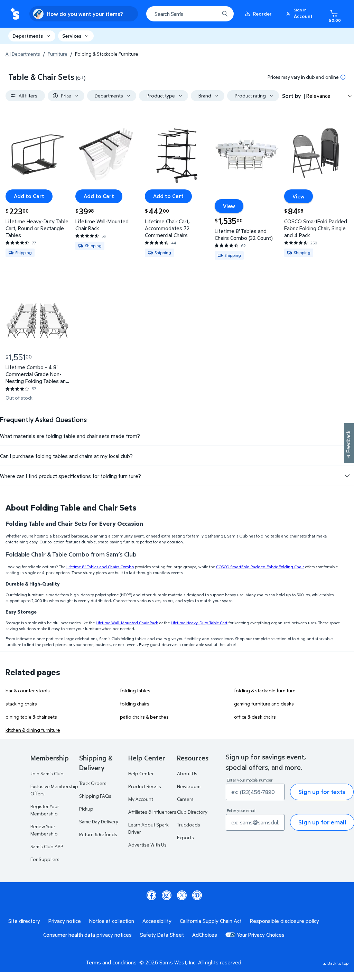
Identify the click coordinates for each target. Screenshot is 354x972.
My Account (140, 799)
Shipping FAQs (95, 796)
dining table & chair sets (31, 716)
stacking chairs (21, 703)
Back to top (337, 963)
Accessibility (156, 921)
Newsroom (189, 786)
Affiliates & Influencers (152, 812)
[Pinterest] (197, 895)
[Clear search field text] (209, 13)
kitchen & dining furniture (33, 730)
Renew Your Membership (44, 830)
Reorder (262, 13)
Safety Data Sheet (162, 934)
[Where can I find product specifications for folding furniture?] (347, 476)
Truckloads (188, 824)
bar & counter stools (28, 690)
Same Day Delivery (98, 821)
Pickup (86, 808)
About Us (187, 773)
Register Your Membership (44, 810)
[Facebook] (151, 895)
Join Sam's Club (47, 773)
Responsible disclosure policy (284, 921)
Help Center (141, 773)
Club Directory (192, 812)
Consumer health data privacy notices (87, 934)
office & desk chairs (255, 716)
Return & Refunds (98, 834)
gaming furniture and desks (264, 703)
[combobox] (190, 13)
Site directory (24, 921)
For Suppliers (44, 859)
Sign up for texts (321, 791)
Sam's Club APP (46, 846)
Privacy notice (64, 921)
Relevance (318, 96)
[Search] (224, 13)
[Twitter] (182, 895)
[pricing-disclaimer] (343, 77)
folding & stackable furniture (265, 690)
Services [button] (71, 35)
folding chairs (134, 703)
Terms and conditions (111, 962)
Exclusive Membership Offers (54, 790)
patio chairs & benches (144, 716)
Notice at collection (111, 921)
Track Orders (92, 783)
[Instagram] (166, 895)
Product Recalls (144, 786)
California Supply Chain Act (211, 921)
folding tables (135, 690)
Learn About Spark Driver (148, 828)
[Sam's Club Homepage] (14, 14)
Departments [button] (27, 35)
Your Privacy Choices (261, 934)
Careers (185, 799)
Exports (185, 837)
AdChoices (204, 934)
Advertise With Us (147, 844)
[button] (300, 13)
